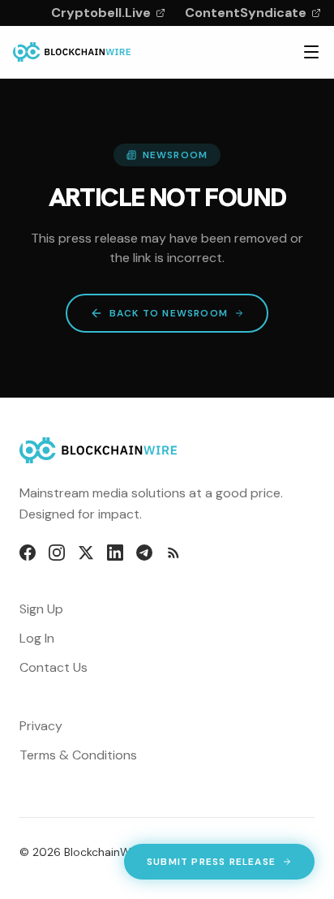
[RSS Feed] (173, 552)
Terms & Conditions (78, 755)
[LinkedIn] (115, 552)
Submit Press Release (211, 865)
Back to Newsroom (168, 313)
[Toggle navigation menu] (311, 52)
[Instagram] (57, 552)
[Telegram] (144, 552)
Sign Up (41, 608)
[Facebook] (27, 552)
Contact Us (53, 667)
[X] (86, 552)
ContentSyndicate (245, 12)
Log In (36, 638)
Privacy (40, 725)
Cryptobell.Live (101, 12)
